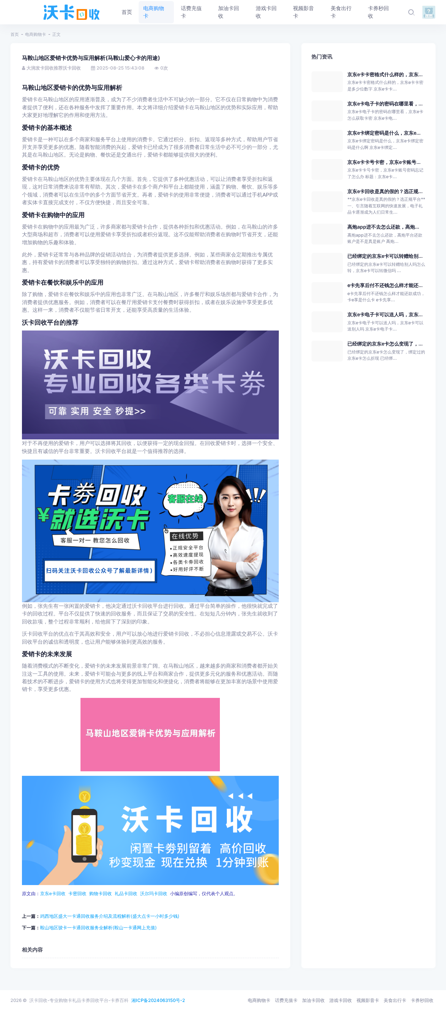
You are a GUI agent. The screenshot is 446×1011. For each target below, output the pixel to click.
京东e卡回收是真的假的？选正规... (385, 191)
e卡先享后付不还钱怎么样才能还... (385, 285)
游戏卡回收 (340, 1000)
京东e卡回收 (53, 893)
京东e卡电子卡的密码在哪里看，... (385, 103)
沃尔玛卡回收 (153, 893)
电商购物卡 (35, 34)
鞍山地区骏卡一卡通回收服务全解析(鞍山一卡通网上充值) (98, 927)
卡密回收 (77, 893)
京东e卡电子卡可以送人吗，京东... (385, 314)
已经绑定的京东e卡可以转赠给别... (385, 256)
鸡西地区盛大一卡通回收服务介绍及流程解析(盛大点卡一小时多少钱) (109, 916)
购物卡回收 (100, 893)
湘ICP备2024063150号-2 (158, 1000)
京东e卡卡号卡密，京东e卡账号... (384, 162)
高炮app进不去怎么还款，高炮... (383, 227)
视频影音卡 (367, 1000)
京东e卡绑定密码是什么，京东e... (384, 133)
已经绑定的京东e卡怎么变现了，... (385, 344)
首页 (14, 34)
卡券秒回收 (422, 1000)
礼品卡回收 (126, 893)
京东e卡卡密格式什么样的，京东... (385, 74)
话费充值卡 (286, 1000)
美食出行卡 (395, 1000)
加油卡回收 (313, 1000)
